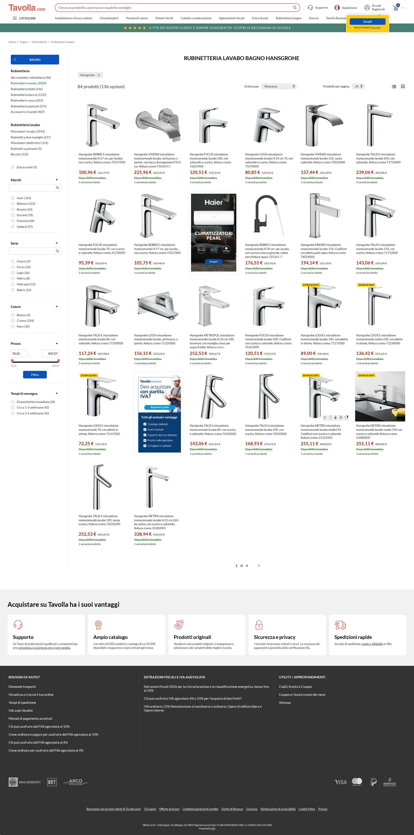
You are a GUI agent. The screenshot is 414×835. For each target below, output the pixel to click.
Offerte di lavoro (169, 809)
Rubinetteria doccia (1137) (28, 95)
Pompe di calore (137, 18)
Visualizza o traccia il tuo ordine (31, 694)
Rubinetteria (39, 42)
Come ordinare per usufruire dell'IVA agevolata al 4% (46, 750)
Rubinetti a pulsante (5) (26, 148)
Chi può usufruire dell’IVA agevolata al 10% (39, 726)
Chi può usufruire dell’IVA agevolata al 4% (38, 742)
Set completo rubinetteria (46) (31, 77)
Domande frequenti (22, 686)
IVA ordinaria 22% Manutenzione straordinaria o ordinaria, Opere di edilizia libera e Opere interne (203, 708)
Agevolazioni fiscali (232, 18)
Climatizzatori (109, 18)
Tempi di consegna (24, 393)
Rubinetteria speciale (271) (29, 106)
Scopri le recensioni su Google (220, 28)
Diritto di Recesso (232, 809)
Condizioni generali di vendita (200, 809)
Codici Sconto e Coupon (295, 686)
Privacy (323, 809)
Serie (14, 243)
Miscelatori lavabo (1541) (28, 131)
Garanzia (251, 809)
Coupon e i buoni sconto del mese (302, 694)
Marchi (380, 18)
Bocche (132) (19, 154)
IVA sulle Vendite (21, 710)
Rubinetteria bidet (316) (27, 89)
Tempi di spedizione (22, 702)
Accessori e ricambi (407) (28, 112)
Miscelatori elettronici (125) (29, 143)
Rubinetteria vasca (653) (27, 100)
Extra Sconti (260, 18)
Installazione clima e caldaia (73, 18)
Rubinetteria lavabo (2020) (28, 83)
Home (12, 42)
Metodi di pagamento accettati (30, 718)
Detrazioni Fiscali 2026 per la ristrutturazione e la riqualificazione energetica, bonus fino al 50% (206, 688)
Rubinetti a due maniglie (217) (31, 137)
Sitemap (285, 702)
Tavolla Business (337, 18)
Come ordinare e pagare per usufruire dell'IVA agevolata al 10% (53, 734)
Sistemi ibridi (164, 18)
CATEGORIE (27, 18)
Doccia (313, 18)
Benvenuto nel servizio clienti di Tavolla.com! (113, 809)
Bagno (24, 42)
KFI (213, 828)
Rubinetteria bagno (288, 18)
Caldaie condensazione (196, 18)
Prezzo (16, 343)
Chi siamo (150, 809)
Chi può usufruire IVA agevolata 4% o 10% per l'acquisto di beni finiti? (193, 698)
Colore (16, 307)
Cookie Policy (307, 809)
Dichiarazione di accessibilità (278, 809)
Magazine (361, 18)
